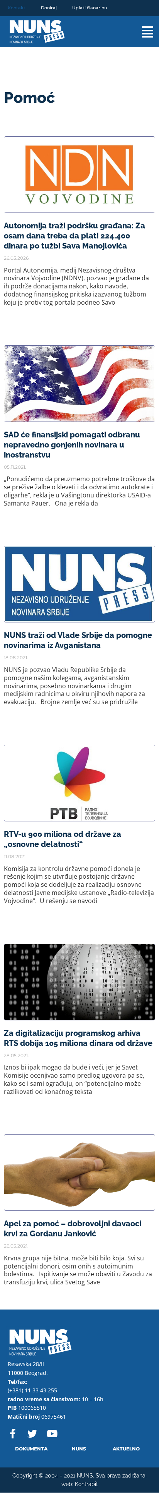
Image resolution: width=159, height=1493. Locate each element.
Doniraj (49, 7)
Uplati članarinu (89, 7)
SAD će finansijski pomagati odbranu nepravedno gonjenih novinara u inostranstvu (72, 444)
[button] (140, 32)
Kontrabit (86, 1484)
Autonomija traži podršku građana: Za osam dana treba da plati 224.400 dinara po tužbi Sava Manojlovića (74, 235)
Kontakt (16, 7)
